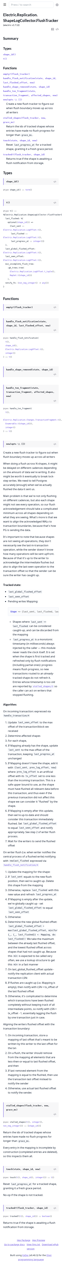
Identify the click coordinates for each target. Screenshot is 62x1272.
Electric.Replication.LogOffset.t (21, 230)
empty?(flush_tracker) (16, 74)
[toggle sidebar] (4, 4)
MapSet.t (14, 275)
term (27, 190)
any (43, 283)
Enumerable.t (12, 424)
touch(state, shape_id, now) (20, 140)
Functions (10, 68)
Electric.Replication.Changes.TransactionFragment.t (31, 420)
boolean (46, 1216)
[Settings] (57, 5)
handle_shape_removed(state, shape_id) (26, 87)
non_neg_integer (27, 283)
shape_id (22, 222)
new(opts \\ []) (12, 99)
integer (37, 241)
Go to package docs (14, 1244)
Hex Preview (38, 1240)
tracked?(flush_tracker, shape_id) (24, 154)
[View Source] (54, 181)
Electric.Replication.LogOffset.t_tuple (31, 271)
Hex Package (23, 1240)
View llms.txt (34, 1244)
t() (5, 59)
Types (7, 48)
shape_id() (9, 54)
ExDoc (25, 1255)
